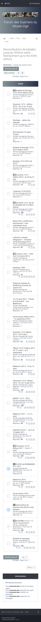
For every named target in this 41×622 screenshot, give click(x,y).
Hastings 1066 (19, 267)
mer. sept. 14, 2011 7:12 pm (23, 420)
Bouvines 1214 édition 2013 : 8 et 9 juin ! (22, 333)
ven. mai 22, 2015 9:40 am (22, 195)
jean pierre (31, 452)
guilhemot (31, 244)
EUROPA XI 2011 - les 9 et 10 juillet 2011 (23, 431)
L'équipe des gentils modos (22, 65)
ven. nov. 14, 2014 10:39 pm (22, 229)
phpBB (12, 618)
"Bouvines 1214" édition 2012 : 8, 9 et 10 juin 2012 (23, 382)
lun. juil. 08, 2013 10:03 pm (23, 308)
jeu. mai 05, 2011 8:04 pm (22, 454)
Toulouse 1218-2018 (21, 191)
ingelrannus (17, 260)
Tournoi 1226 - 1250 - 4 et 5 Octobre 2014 (23, 255)
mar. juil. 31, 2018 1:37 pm (22, 96)
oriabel (30, 209)
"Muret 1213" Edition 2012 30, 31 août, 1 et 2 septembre (24, 350)
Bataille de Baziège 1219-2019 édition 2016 (23, 148)
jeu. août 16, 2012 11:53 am (22, 372)
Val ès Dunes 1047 (20, 493)
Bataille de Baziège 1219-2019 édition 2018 (23, 91)
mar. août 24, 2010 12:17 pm (22, 513)
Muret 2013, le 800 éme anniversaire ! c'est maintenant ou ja (23, 223)
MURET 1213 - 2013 (21, 398)
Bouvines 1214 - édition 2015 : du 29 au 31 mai (23, 177)
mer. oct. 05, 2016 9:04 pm (22, 153)
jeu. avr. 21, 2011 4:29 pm (21, 483)
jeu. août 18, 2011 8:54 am (22, 437)
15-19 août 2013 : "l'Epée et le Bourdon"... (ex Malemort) (23, 301)
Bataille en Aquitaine (21, 538)
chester (30, 95)
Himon (30, 370)
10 (30, 407)
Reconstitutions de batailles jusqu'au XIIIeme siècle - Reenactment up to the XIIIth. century (20, 54)
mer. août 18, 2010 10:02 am (22, 527)
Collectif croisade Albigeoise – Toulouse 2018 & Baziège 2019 (22, 239)
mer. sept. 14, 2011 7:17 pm (23, 403)
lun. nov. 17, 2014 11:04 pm (22, 211)
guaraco (30, 227)
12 (33, 548)
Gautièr (30, 165)
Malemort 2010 (19, 479)
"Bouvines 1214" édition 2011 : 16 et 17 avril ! (22, 448)
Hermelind (31, 181)
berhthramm (17, 291)
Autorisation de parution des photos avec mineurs (23, 507)
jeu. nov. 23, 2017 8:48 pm (22, 126)
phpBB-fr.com (14, 619)
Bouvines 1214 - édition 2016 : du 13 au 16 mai (22, 105)
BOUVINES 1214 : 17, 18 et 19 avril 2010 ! (23, 522)
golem (30, 481)
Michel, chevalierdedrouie (22, 401)
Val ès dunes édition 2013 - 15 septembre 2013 (23, 318)
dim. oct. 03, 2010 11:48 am (23, 497)
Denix (29, 193)
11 (33, 407)
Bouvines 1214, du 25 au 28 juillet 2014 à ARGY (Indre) (23, 205)
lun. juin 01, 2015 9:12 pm (22, 183)
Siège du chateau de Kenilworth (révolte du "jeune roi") (22, 285)
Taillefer (30, 124)
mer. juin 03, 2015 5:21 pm (22, 167)
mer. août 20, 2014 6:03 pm (23, 245)
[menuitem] (7, 3)
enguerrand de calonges (21, 307)
